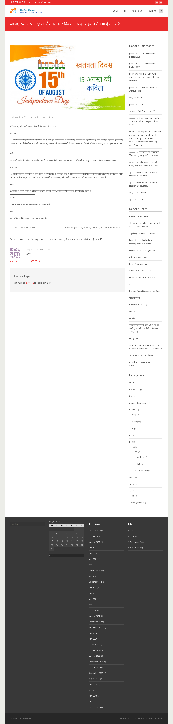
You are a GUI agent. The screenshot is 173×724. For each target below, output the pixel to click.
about (131, 382)
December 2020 (96, 621)
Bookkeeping (135, 389)
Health (132, 409)
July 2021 (93, 587)
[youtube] (160, 3)
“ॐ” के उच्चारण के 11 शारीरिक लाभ (141, 355)
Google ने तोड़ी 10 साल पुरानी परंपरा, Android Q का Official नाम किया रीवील (93, 227)
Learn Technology (140, 470)
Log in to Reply (34, 260)
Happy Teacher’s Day (138, 216)
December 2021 (96, 582)
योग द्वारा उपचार (134, 297)
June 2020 (93, 633)
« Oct (51, 555)
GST (134, 496)
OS (136, 452)
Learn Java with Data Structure (142, 277)
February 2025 (95, 536)
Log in (132, 530)
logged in (30, 282)
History (132, 435)
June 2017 (93, 701)
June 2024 (93, 553)
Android (140, 457)
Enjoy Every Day (136, 338)
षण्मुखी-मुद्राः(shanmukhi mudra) (142, 233)
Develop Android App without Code (144, 291)
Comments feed (137, 542)
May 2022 (93, 576)
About (115, 11)
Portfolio (137, 11)
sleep (134, 414)
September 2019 (96, 673)
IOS (138, 463)
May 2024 (93, 559)
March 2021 (94, 610)
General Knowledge (137, 403)
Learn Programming (138, 264)
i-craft (145, 718)
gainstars (133, 53)
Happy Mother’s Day (138, 304)
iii (125, 11)
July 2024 (93, 547)
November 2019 (96, 661)
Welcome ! (139, 199)
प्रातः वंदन (133, 311)
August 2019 (94, 678)
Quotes (132, 477)
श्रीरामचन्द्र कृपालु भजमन (138, 257)
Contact (153, 11)
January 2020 (94, 656)
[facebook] (156, 3)
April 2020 (93, 639)
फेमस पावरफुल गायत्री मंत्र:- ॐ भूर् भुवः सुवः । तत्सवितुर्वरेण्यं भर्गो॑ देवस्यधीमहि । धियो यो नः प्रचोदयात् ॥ (145, 328)
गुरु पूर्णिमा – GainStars (137, 111)
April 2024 (93, 564)
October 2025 (95, 530)
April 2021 (93, 604)
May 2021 (93, 599)
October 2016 (95, 707)
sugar (134, 421)
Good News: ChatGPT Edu (140, 270)
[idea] (26, 10)
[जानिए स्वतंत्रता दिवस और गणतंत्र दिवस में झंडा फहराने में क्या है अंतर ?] (67, 77)
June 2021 (93, 593)
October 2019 (95, 667)
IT (130, 442)
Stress (132, 484)
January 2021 (94, 616)
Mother (142, 192)
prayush (53, 117)
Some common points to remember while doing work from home (145, 121)
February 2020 (95, 650)
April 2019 (93, 696)
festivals (132, 396)
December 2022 (96, 570)
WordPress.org (136, 547)
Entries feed (135, 536)
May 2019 (93, 690)
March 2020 (94, 644)
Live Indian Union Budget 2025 (142, 250)
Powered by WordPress (127, 718)
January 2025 (94, 542)
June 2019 (93, 684)
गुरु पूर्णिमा (153, 111)
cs (133, 447)
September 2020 (96, 627)
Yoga (134, 428)
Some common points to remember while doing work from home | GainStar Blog (145, 135)
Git (140, 97)
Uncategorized (39, 117)
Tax (130, 491)
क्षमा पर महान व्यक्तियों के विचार (24, 227)
